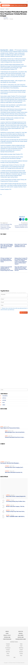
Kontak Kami (21, 637)
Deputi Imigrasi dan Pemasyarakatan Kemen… (10, 427)
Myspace (21, 652)
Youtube (21, 653)
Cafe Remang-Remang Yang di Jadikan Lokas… (16, 501)
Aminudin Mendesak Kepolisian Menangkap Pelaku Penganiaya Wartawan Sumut (21, 225)
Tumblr (21, 646)
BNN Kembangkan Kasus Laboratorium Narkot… (15, 432)
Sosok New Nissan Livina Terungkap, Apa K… (14, 467)
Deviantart (8, 652)
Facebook (8, 644)
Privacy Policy (7, 635)
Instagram (8, 650)
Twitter (21, 644)
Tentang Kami (7, 637)
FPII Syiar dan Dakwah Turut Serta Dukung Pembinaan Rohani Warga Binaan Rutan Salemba (6, 259)
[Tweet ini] (23, 219)
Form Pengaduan (7, 639)
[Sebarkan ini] (20, 219)
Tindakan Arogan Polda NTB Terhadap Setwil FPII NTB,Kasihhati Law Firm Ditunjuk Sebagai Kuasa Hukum (6, 268)
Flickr (21, 655)
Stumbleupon (7, 648)
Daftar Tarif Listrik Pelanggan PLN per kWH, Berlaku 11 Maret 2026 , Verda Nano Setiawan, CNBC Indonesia (6, 245)
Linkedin (21, 650)
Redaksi (21, 633)
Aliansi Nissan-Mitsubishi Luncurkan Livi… (14, 472)
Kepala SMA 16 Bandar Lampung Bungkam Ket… (16, 496)
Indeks (7, 631)
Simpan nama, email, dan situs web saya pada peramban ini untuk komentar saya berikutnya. (13, 309)
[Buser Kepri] (14, 2)
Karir (7, 633)
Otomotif (2, 461)
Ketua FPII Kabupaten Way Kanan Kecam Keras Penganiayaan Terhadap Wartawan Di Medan (6, 226)
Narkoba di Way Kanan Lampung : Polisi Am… (15, 506)
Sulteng (7, 515)
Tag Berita (4, 396)
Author (4, 400)
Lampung (8, 495)
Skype (8, 653)
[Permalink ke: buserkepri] (1, 19)
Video (3, 405)
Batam (1, 426)
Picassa (7, 655)
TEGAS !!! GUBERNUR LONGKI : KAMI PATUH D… (15, 516)
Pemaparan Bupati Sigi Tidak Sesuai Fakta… (15, 511)
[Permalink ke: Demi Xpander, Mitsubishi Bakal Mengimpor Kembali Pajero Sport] (14, 453)
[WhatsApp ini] (26, 219)
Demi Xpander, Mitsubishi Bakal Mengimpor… (10, 463)
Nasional (8, 510)
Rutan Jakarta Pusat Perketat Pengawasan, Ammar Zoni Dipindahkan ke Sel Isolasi (21, 245)
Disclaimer (20, 635)
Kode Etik (20, 631)
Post (3, 402)
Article (4, 398)
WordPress (21, 648)
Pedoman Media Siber (21, 639)
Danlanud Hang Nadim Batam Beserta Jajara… (14, 437)
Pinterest (8, 646)
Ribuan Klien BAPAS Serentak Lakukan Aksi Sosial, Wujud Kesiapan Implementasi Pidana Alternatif (21, 268)
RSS (14, 657)
